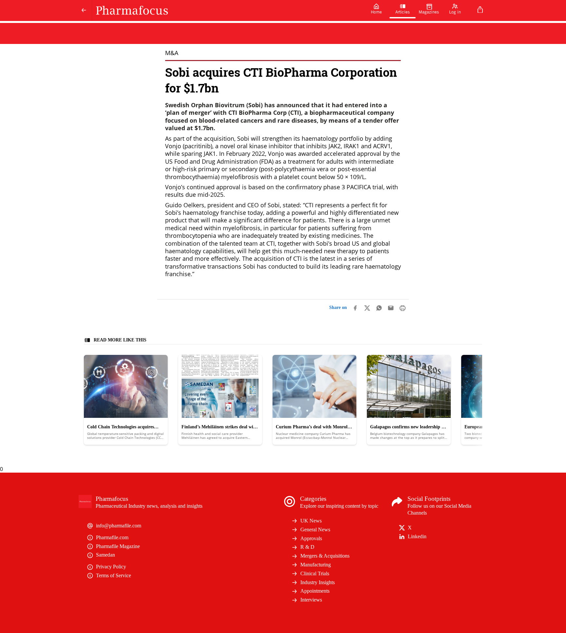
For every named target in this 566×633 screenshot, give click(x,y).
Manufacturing (315, 564)
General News (315, 529)
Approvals (311, 538)
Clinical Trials (314, 573)
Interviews (311, 599)
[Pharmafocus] (228, 10)
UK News (311, 520)
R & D (307, 547)
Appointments (315, 591)
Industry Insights (317, 582)
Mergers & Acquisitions (324, 556)
